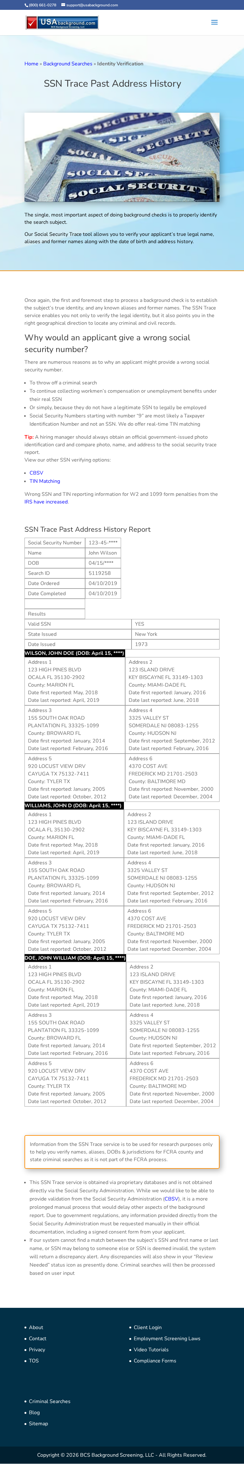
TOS (34, 1360)
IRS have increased (46, 501)
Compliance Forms (155, 1360)
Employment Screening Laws (167, 1338)
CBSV (36, 472)
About (36, 1327)
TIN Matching (45, 481)
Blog (34, 1412)
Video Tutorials (151, 1349)
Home (31, 63)
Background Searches (67, 63)
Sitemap (38, 1423)
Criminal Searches (50, 1401)
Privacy (37, 1349)
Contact (37, 1338)
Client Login (148, 1327)
